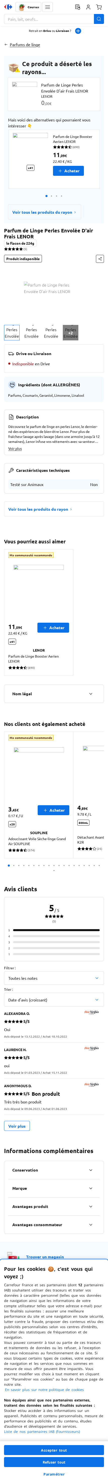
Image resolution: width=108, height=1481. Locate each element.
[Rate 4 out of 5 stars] (17, 249)
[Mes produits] (77, 7)
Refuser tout (54, 1462)
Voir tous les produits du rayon (42, 212)
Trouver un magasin (45, 1256)
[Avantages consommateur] (91, 1225)
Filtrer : (10, 968)
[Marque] (91, 1188)
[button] (47, 7)
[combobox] (54, 19)
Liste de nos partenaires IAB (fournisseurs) (42, 1431)
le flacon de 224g (20, 243)
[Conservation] (91, 1170)
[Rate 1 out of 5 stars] (6, 249)
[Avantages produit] (91, 1206)
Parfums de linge (25, 44)
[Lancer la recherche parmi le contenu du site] (99, 19)
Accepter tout (54, 1450)
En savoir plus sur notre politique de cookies (44, 1389)
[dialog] (54, 1370)
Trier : (8, 989)
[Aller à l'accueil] (8, 7)
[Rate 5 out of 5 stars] (21, 249)
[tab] (12, 332)
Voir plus (15, 448)
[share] (100, 259)
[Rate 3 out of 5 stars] (13, 249)
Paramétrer (54, 1474)
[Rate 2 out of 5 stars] (10, 249)
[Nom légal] (91, 694)
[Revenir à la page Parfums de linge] (6, 44)
